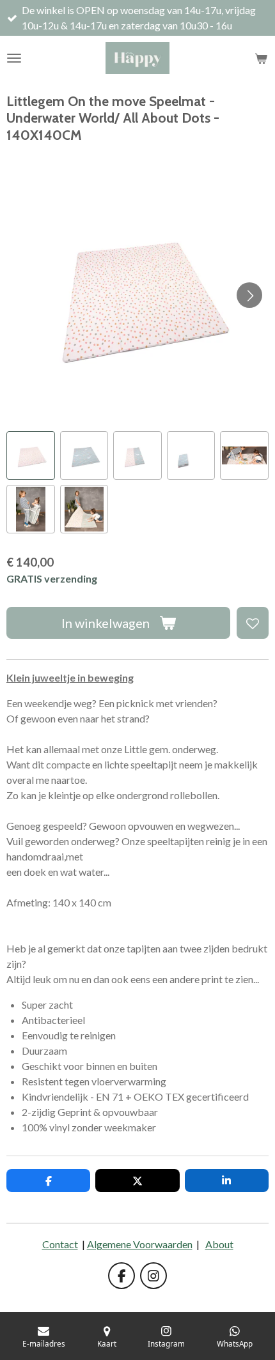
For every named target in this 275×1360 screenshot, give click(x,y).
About (219, 1244)
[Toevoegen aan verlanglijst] (253, 623)
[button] (30, 455)
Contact (60, 1244)
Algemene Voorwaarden (139, 1244)
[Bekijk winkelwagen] (261, 58)
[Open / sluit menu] (14, 58)
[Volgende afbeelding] (249, 295)
